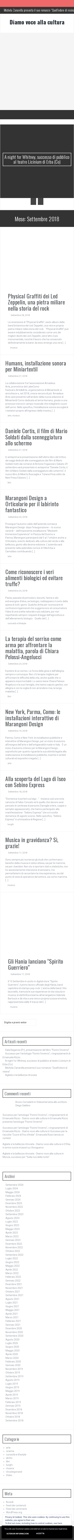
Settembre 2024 (14, 1184)
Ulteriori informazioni (18, 1534)
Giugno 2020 (12, 1346)
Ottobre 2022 (13, 1251)
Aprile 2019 (12, 1394)
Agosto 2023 (12, 1218)
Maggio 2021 (13, 1310)
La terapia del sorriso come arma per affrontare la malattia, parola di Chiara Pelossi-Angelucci (33, 647)
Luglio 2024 (12, 1188)
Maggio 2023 (13, 1229)
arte (9, 415)
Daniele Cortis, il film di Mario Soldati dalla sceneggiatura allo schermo (36, 437)
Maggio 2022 (13, 1265)
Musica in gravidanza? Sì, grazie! (32, 843)
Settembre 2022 (14, 1254)
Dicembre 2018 (14, 1409)
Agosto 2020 (12, 1339)
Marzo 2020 (12, 1358)
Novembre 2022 (14, 1247)
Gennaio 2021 (13, 1324)
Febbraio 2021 (13, 1321)
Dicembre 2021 (14, 1284)
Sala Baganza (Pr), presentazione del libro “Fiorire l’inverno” (37, 1050)
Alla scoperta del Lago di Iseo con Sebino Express (35, 782)
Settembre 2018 (14, 1420)
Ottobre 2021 (13, 1291)
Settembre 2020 (14, 1335)
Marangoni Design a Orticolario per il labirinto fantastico (32, 504)
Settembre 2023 (14, 1214)
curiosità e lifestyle (17, 623)
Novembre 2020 (14, 1332)
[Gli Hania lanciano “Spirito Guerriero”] (35, 927)
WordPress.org (14, 1512)
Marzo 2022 (12, 1273)
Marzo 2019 (12, 1398)
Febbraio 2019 (13, 1402)
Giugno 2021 (12, 1306)
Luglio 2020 (12, 1343)
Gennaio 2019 (13, 1405)
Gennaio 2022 (13, 1280)
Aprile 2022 (12, 1269)
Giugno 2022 (12, 1262)
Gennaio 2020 (13, 1365)
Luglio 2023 (12, 1221)
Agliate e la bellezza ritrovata (21, 1075)
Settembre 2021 (14, 1295)
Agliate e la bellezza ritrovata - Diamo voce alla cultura (32, 1144)
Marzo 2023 (12, 1236)
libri (9, 482)
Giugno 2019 (12, 1387)
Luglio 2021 (12, 1302)
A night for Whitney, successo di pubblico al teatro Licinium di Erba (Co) (37, 159)
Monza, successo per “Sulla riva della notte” (26, 1157)
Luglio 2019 (12, 1383)
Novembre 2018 (14, 1413)
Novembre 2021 (14, 1288)
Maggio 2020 (13, 1350)
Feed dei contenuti (16, 1505)
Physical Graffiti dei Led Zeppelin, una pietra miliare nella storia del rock (36, 302)
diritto (9, 1458)
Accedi (9, 1502)
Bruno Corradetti (24, 1102)
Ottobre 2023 (13, 1210)
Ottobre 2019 (13, 1372)
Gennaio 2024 (13, 1199)
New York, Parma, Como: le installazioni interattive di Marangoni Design (32, 718)
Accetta (40, 1533)
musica (13, 347)
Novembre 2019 (14, 1369)
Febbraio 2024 (13, 1195)
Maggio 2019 (13, 1391)
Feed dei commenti (16, 1509)
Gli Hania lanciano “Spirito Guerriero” (35, 964)
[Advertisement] (37, 71)
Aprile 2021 (12, 1313)
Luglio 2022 (12, 1258)
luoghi (11, 824)
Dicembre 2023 (14, 1203)
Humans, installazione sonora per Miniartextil (35, 366)
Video (9, 1475)
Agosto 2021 (12, 1299)
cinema (10, 1451)
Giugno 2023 (12, 1225)
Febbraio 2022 (13, 1276)
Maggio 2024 (13, 1192)
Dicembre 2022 (14, 1243)
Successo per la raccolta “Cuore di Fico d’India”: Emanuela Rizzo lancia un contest (35, 1134)
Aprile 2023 (12, 1232)
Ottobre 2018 (13, 1416)
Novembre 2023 (14, 1206)
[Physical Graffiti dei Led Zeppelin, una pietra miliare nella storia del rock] (35, 262)
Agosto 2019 (12, 1380)
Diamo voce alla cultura (37, 22)
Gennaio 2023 (13, 1240)
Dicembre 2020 (14, 1328)
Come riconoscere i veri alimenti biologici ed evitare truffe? (34, 578)
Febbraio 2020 (13, 1361)
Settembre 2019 (14, 1376)
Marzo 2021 (12, 1317)
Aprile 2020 (12, 1354)
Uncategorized (14, 1471)
